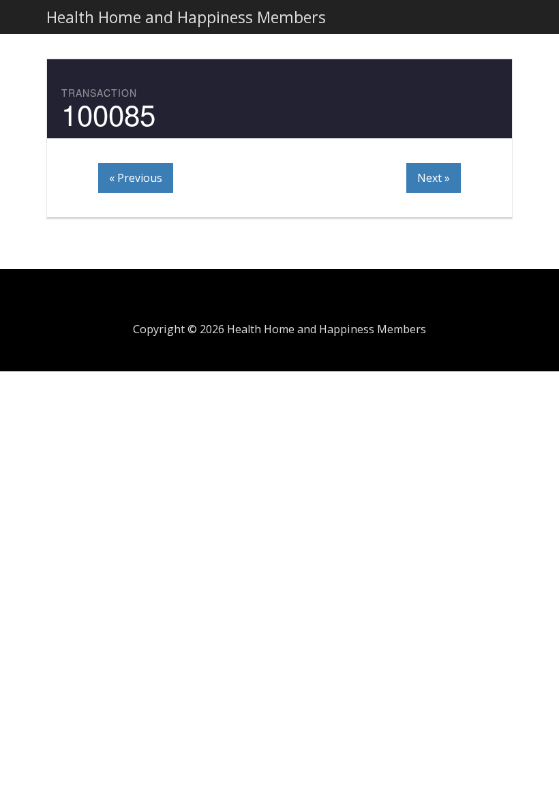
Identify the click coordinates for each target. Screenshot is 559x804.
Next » (433, 177)
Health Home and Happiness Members (186, 17)
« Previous (135, 177)
